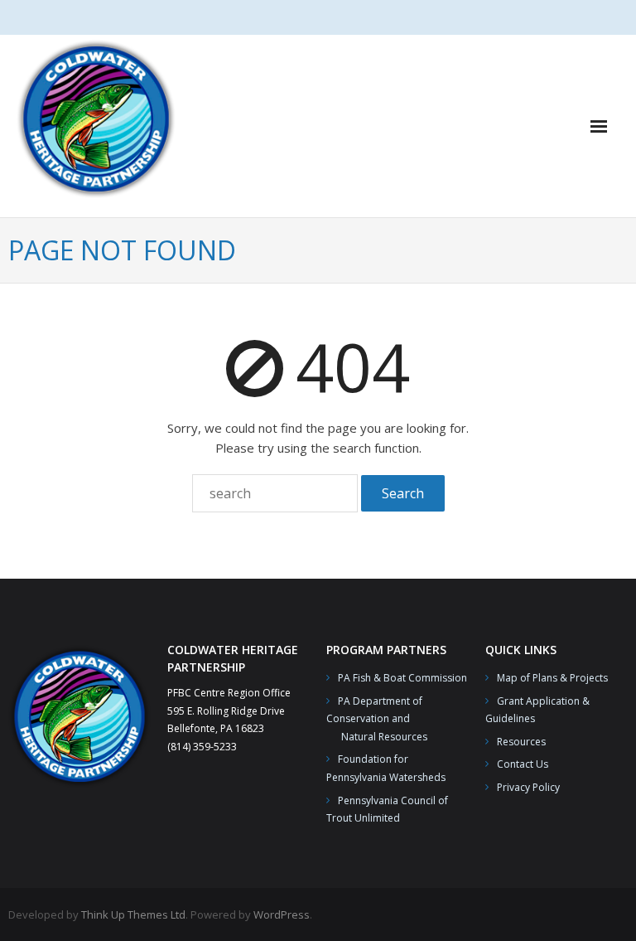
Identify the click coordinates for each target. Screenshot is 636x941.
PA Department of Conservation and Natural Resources (376, 719)
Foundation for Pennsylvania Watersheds (386, 768)
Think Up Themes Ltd (133, 914)
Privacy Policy (528, 787)
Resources (521, 742)
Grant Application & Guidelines (537, 710)
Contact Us (522, 764)
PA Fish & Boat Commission (402, 678)
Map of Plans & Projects (552, 678)
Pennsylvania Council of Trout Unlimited (387, 809)
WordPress (281, 914)
